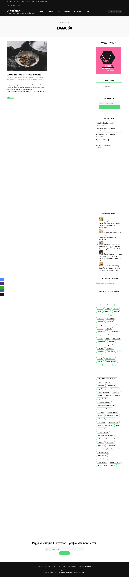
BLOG (58, 11)
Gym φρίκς (101, 385)
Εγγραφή (9, 1)
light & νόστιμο (103, 389)
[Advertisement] (109, 180)
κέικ (108, 325)
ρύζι (119, 351)
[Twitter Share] (2, 294)
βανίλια (116, 311)
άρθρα (116, 308)
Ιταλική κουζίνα (113, 422)
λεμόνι (100, 338)
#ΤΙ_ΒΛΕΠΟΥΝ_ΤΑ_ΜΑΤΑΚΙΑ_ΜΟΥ (107, 379)
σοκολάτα (110, 355)
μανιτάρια (117, 338)
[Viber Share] (2, 283)
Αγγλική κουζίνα (103, 399)
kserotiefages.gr (14, 10)
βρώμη (110, 315)
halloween (110, 305)
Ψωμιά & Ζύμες (103, 465)
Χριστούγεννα (102, 462)
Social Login (26, 1)
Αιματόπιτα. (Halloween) (102, 140)
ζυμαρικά (110, 321)
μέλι (108, 338)
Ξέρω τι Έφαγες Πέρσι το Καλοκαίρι (105, 283)
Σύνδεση (16, 1)
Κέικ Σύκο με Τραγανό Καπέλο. (103, 145)
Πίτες (100, 439)
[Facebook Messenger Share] (2, 279)
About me (67, 11)
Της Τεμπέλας (102, 455)
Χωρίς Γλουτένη (115, 462)
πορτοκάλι (101, 351)
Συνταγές (50, 11)
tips (119, 305)
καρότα (109, 328)
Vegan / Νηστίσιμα (29, 77)
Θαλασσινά (102, 422)
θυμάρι (100, 325)
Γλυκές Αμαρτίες (12, 79)
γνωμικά (101, 318)
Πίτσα (107, 439)
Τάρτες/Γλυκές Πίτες (104, 449)
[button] (2, 298)
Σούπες (101, 445)
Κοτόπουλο (109, 425)
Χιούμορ (87, 11)
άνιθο (108, 308)
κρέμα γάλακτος (113, 331)
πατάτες (101, 348)
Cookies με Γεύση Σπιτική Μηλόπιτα (105, 128)
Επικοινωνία (77, 11)
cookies (101, 305)
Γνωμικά (101, 415)
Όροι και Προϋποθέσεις (39, 1)
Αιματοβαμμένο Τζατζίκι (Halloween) (105, 134)
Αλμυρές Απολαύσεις (104, 402)
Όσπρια (109, 395)
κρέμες (113, 465)
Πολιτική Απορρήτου (13, 5)
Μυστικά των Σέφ (103, 432)
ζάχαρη (101, 321)
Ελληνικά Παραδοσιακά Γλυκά (27, 79)
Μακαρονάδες (102, 429)
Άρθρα (100, 395)
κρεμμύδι (101, 335)
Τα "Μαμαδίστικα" (103, 452)
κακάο (115, 325)
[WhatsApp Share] (2, 287)
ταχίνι (100, 358)
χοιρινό (117, 365)
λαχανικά (111, 335)
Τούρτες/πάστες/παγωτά (105, 459)
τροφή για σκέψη (111, 361)
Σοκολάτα (110, 442)
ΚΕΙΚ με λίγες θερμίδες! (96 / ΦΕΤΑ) (105, 123)
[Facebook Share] (2, 290)
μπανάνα (111, 341)
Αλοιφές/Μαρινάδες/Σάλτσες (107, 405)
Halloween (10, 77)
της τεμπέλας (110, 358)
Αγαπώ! (118, 395)
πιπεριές (110, 348)
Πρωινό (116, 439)
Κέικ (100, 425)
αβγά (100, 311)
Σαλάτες (101, 442)
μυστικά (110, 345)
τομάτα (100, 361)
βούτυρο (101, 315)
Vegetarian (40, 77)
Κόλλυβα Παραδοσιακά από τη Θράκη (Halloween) (24, 75)
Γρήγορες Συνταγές (113, 415)
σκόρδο (101, 355)
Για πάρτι (101, 412)
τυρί (100, 365)
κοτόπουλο (102, 331)
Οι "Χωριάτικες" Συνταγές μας (107, 435)
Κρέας (118, 425)
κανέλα (100, 328)
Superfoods (18, 77)
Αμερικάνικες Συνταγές (105, 409)
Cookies (108, 382)
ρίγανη (111, 351)
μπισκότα (101, 345)
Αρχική (41, 11)
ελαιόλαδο (111, 318)
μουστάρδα (102, 341)
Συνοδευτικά (111, 445)
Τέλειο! (40, 79)
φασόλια (108, 365)
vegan (100, 308)
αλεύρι (108, 311)
